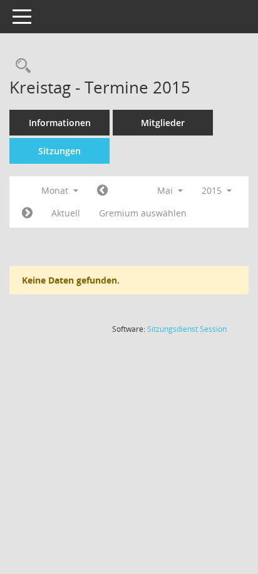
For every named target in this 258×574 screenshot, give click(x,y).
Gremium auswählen (143, 213)
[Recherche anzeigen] (20, 66)
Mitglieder (163, 123)
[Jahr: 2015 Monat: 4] (102, 190)
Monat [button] (56, 190)
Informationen (60, 123)
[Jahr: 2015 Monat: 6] (27, 213)
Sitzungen (59, 151)
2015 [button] (213, 190)
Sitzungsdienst (187, 329)
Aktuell (65, 213)
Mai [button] (166, 190)
